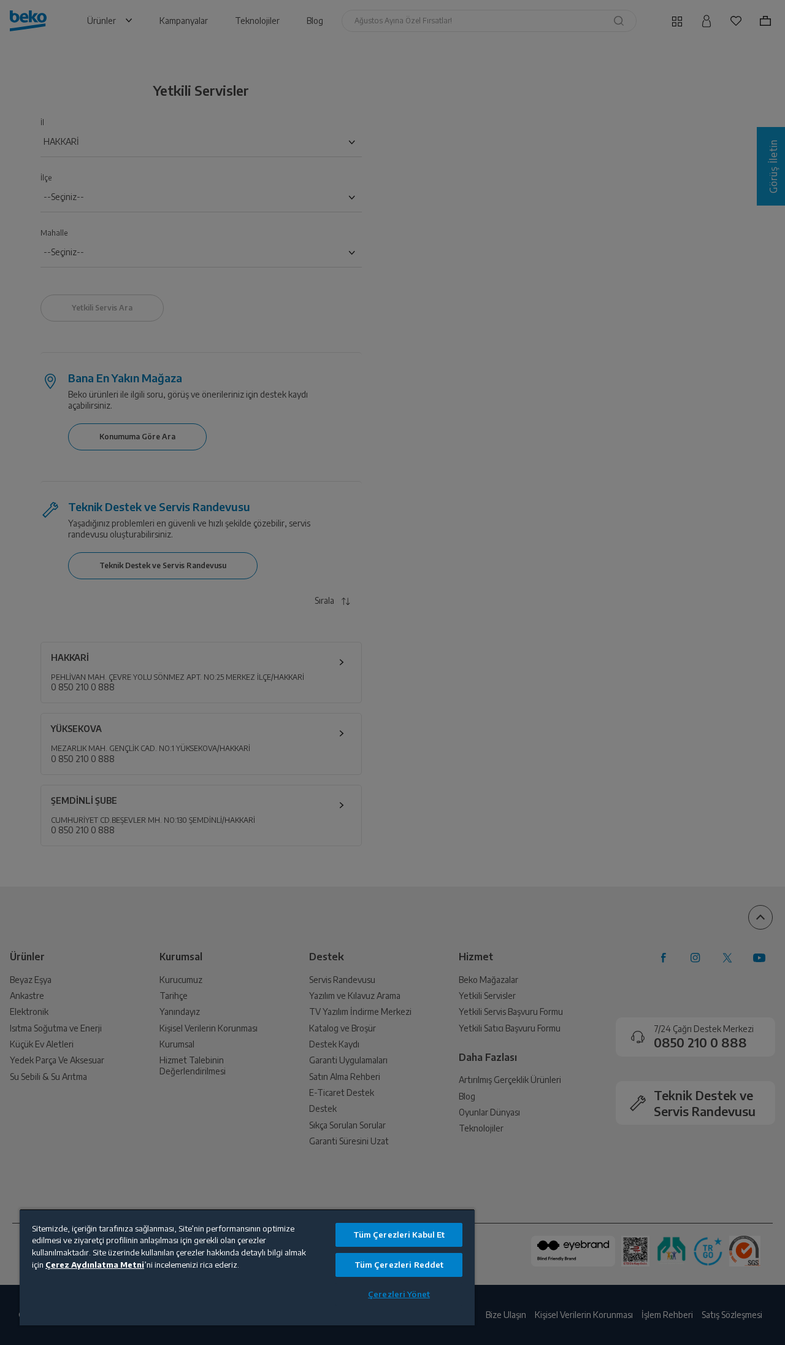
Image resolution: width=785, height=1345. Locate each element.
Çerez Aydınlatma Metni (94, 1265)
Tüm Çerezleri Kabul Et (399, 1234)
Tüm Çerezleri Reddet (399, 1265)
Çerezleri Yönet (399, 1294)
